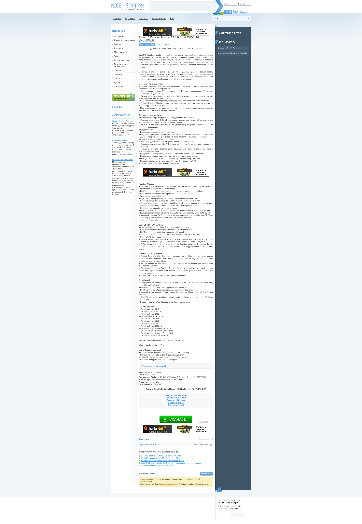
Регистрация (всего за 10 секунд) (123, 97)
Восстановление (121, 60)
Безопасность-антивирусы (121, 65)
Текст (116, 56)
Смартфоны (119, 86)
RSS (172, 18)
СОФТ (159, 45)
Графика (118, 44)
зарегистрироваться (167, 484)
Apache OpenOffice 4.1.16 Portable (232, 53)
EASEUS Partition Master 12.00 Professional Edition (162, 461)
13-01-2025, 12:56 (147, 45)
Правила (130, 18)
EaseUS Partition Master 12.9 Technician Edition (161, 458)
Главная (117, 18)
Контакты (143, 18)
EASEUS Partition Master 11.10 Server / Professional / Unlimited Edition (171, 463)
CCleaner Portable (119, 140)
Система (166, 45)
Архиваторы (119, 36)
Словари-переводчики (124, 40)
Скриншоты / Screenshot (154, 366)
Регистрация (238, 11)
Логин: (226, 4)
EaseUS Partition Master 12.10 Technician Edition (161, 456)
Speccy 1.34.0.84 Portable (228, 48)
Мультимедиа (120, 52)
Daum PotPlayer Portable (122, 160)
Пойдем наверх (220, 489)
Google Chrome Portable (122, 121)
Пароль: (241, 4)
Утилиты (118, 78)
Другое (117, 82)
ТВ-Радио (118, 74)
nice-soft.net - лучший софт (128, 6)
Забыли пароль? (240, 13)
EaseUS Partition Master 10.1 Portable (157, 465)
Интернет (118, 48)
